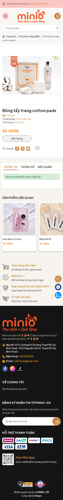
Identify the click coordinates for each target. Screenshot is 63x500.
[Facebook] (5, 369)
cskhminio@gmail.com (26, 360)
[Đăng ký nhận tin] (56, 421)
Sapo (39, 495)
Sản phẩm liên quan (17, 197)
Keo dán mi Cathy (12, 239)
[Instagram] (13, 369)
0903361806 (26, 356)
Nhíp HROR (45, 239)
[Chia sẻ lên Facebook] (17, 149)
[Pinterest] (23, 149)
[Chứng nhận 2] (40, 484)
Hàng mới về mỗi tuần (27, 4)
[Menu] (5, 16)
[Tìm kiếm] (57, 28)
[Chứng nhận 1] (25, 484)
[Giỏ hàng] (57, 16)
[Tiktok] (20, 369)
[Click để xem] (31, 75)
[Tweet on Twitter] (28, 149)
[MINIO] (20, 322)
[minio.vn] (31, 16)
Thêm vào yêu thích (37, 149)
